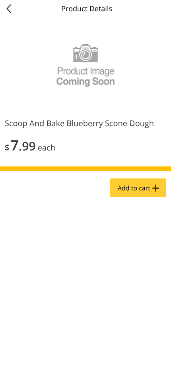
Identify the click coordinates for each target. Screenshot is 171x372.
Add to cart (134, 188)
